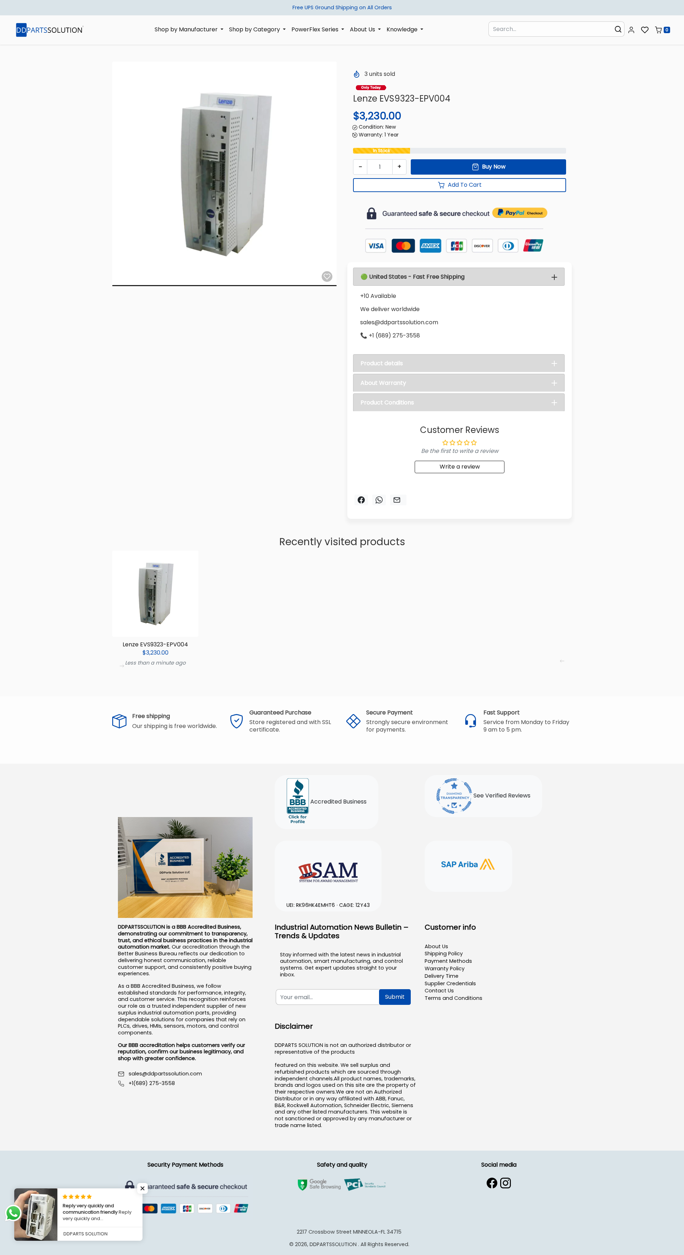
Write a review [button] (460, 467)
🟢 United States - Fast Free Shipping (413, 277)
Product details (382, 363)
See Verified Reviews (501, 795)
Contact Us (439, 990)
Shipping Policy (444, 953)
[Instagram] (505, 1183)
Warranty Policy (445, 968)
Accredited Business (338, 801)
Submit (395, 997)
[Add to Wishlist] (327, 276)
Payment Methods (448, 961)
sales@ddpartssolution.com (165, 1073)
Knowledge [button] (403, 29)
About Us (436, 946)
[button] (631, 29)
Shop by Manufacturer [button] (187, 29)
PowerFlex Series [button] (315, 29)
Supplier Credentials (450, 983)
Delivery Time (441, 976)
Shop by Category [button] (255, 29)
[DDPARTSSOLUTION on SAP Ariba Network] (468, 865)
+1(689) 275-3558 (152, 1083)
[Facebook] (492, 1183)
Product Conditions (387, 402)
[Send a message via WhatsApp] (13, 1213)
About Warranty (383, 383)
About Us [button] (363, 29)
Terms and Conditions (453, 998)
